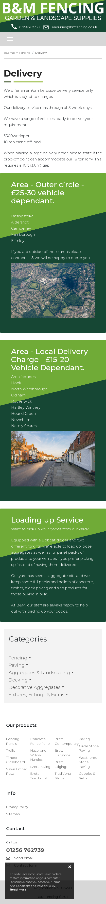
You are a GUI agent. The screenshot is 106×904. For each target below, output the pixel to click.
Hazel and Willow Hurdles (38, 754)
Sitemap (13, 814)
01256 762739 (29, 27)
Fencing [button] (18, 658)
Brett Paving (40, 767)
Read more (18, 889)
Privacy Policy (17, 807)
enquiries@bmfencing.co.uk (74, 27)
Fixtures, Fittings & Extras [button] (36, 694)
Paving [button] (17, 665)
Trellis (10, 750)
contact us (20, 257)
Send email (23, 858)
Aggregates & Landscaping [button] (39, 672)
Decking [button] (18, 680)
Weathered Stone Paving (88, 762)
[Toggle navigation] (10, 39)
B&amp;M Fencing (17, 52)
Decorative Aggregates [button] (34, 687)
